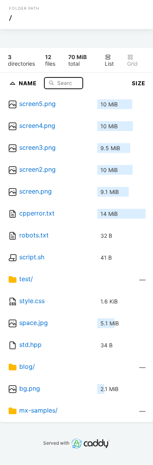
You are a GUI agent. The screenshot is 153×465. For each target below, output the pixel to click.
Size (139, 83)
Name (28, 82)
